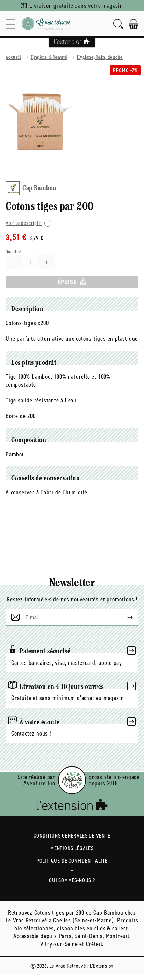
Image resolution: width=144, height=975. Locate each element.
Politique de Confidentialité (72, 860)
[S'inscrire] (124, 617)
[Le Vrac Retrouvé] (46, 24)
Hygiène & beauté (49, 57)
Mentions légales (72, 848)
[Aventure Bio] (72, 780)
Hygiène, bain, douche (100, 57)
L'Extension (102, 965)
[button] (10, 23)
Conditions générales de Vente (72, 835)
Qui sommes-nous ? (72, 880)
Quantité (13, 252)
